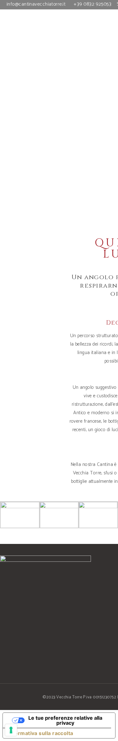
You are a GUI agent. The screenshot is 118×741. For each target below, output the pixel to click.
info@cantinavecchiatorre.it (36, 4)
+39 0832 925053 (92, 4)
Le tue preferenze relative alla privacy (65, 720)
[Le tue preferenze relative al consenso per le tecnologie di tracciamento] (11, 730)
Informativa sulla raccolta (40, 733)
